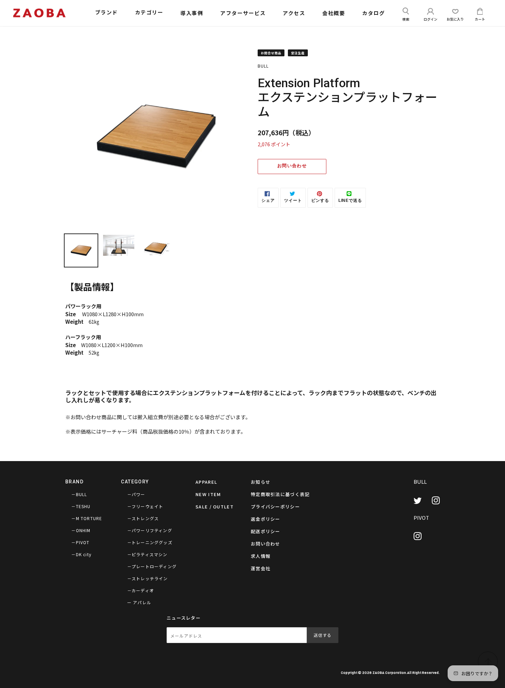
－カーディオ (140, 590)
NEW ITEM (208, 494)
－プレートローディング (152, 566)
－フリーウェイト (145, 506)
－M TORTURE (86, 518)
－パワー (136, 494)
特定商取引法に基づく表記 (280, 494)
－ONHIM (80, 530)
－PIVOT (80, 542)
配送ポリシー (265, 531)
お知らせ (260, 482)
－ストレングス (143, 518)
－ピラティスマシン (147, 554)
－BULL (79, 494)
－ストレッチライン (147, 578)
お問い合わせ (292, 165)
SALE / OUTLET (214, 506)
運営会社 (260, 568)
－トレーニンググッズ (149, 542)
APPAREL (206, 482)
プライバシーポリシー (275, 506)
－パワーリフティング (149, 530)
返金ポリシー (265, 519)
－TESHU (80, 506)
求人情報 (260, 556)
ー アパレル (139, 602)
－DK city (81, 554)
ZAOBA (378, 672)
